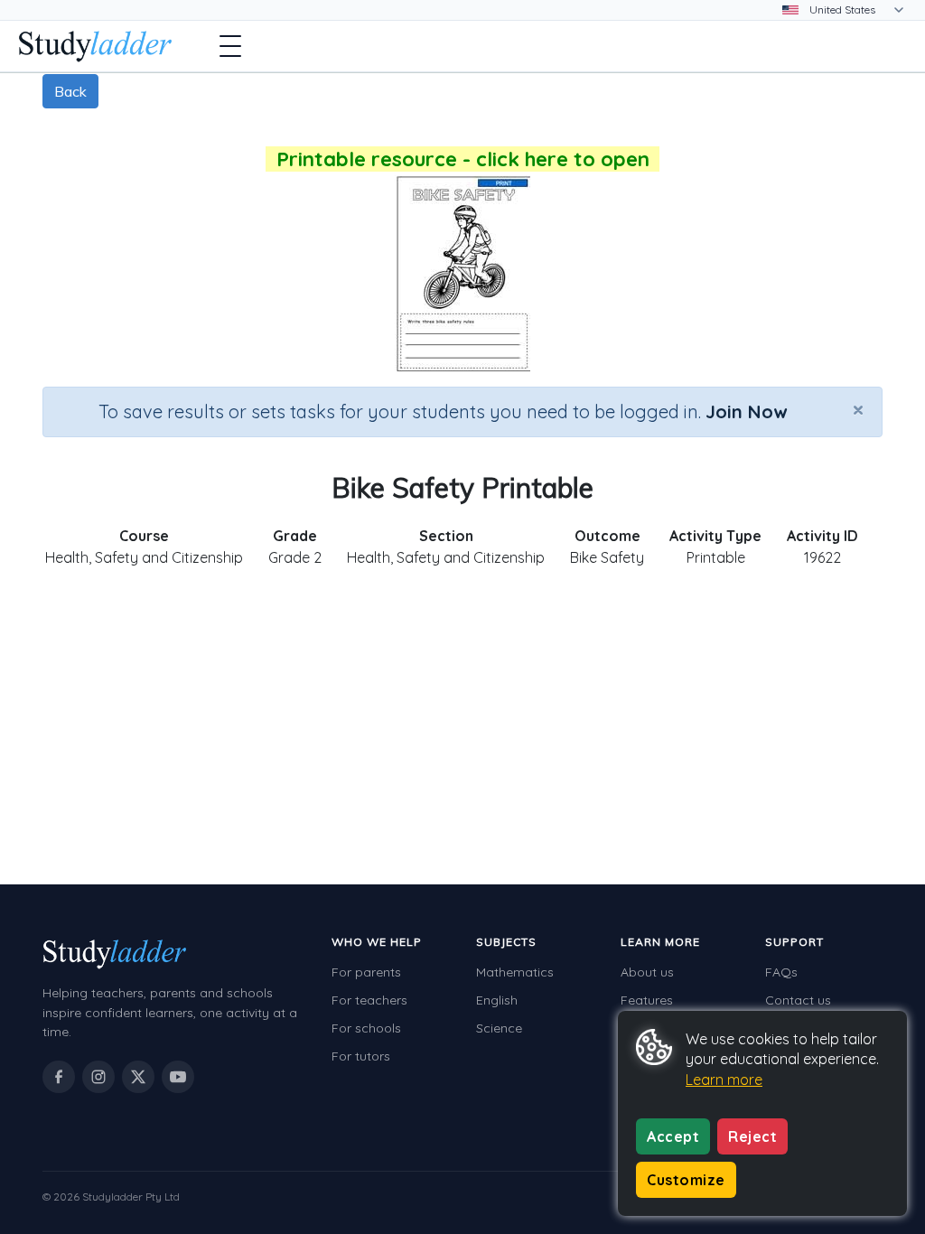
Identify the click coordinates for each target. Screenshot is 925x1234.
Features (647, 1000)
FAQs (781, 972)
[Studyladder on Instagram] (98, 1077)
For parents (366, 972)
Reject (752, 1136)
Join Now (746, 411)
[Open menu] (230, 46)
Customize (686, 1180)
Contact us (798, 1000)
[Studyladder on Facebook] (58, 1077)
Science (499, 1028)
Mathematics (515, 972)
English (497, 1000)
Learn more (724, 1079)
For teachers (369, 1000)
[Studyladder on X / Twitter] (138, 1077)
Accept (673, 1136)
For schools (366, 1028)
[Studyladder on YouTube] (178, 1077)
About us (647, 972)
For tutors (361, 1056)
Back (70, 91)
